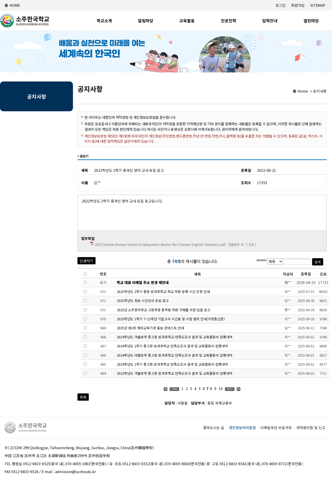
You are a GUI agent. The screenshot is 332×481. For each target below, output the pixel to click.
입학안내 (270, 20)
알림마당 (145, 20)
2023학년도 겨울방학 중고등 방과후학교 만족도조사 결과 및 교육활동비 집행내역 (174, 373)
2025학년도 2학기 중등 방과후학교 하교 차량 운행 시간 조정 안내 (163, 291)
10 (221, 388)
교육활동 (187, 20)
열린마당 (311, 20)
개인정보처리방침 (242, 427)
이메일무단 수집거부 (276, 427)
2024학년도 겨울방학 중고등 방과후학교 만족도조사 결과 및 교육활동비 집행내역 (174, 337)
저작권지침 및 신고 (310, 427)
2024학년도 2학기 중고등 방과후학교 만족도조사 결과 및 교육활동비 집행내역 (172, 346)
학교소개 (104, 20)
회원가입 (298, 5)
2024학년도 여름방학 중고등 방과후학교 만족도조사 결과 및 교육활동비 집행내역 (174, 355)
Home (302, 91)
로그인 (281, 5)
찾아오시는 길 (213, 427)
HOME (14, 5)
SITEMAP (317, 5)
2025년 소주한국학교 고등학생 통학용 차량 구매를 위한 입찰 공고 (163, 309)
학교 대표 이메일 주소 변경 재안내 (143, 282)
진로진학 (228, 20)
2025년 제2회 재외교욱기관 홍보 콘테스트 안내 (150, 327)
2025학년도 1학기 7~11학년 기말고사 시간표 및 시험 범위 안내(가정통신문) (171, 318)
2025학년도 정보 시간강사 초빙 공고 (143, 300)
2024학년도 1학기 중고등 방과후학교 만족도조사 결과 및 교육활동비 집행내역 (172, 364)
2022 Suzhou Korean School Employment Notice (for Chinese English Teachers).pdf (160, 244)
